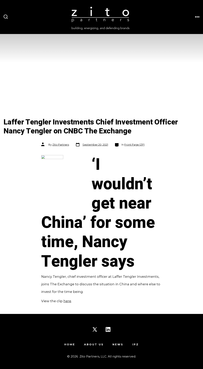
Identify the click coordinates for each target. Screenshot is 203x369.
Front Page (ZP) (134, 144)
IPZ (135, 344)
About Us (94, 344)
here (67, 301)
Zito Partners (60, 144)
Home (69, 344)
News (117, 344)
